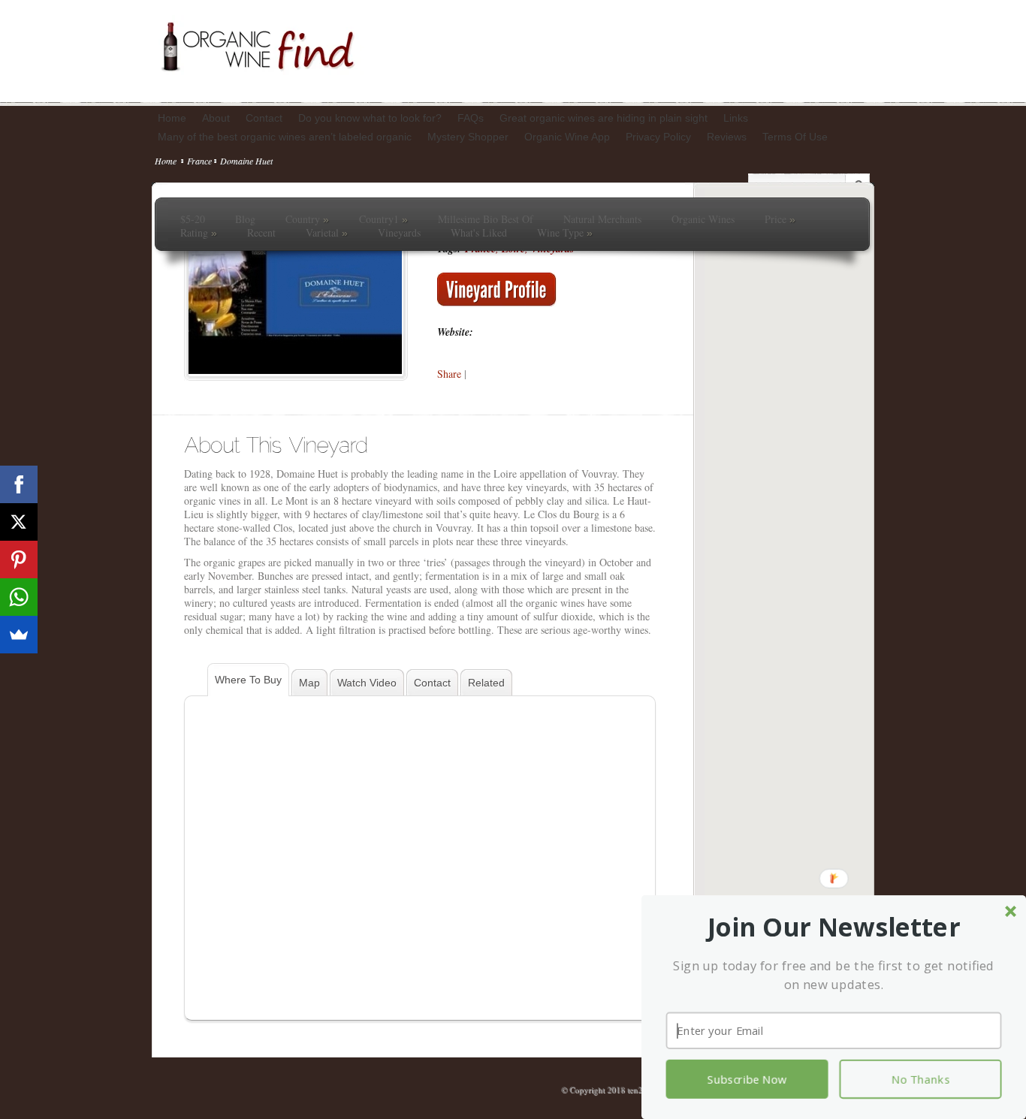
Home (166, 161)
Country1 (383, 219)
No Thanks (920, 1079)
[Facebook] (19, 484)
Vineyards (399, 233)
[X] (19, 522)
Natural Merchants (602, 219)
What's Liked (479, 233)
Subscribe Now (747, 1079)
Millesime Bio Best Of (485, 219)
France (199, 161)
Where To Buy (248, 680)
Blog (245, 219)
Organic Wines (703, 219)
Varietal (327, 233)
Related (486, 683)
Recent (261, 233)
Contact (432, 683)
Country (307, 219)
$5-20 (192, 219)
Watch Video (367, 683)
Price (780, 219)
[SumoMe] (19, 634)
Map (309, 683)
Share (449, 373)
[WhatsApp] (19, 597)
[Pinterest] (19, 559)
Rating (198, 233)
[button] (834, 927)
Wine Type (565, 233)
